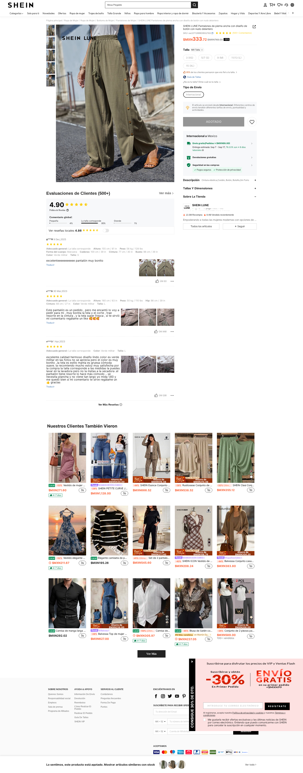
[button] (286, 5)
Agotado (213, 122)
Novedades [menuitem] (49, 13)
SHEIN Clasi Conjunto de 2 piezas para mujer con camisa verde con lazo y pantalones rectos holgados (235, 485)
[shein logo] (20, 5)
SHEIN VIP (79, 721)
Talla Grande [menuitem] (114, 13)
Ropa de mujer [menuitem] (77, 13)
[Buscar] (194, 5)
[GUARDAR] (252, 121)
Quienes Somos (55, 694)
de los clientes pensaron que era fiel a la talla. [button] (210, 72)
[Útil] (157, 281)
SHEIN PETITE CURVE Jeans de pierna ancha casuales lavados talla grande (109, 488)
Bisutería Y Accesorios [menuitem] (203, 13)
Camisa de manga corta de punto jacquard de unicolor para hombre (151, 630)
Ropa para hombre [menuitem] (144, 13)
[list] (181, 696)
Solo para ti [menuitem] (33, 13)
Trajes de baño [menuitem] (96, 13)
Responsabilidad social (59, 698)
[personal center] (265, 5)
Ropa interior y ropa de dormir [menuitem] (173, 13)
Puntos (104, 707)
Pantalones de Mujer (126, 20)
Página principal (54, 20)
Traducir (50, 265)
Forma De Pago (108, 702)
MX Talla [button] (195, 49)
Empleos (52, 702)
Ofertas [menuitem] (62, 13)
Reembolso (79, 702)
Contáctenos (107, 694)
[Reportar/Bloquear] (172, 281)
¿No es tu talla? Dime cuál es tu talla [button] (201, 82)
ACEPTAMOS (160, 746)
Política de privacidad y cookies (248, 712)
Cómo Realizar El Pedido (82, 707)
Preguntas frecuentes (111, 698)
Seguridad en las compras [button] (206, 165)
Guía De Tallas (81, 717)
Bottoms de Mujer (105, 20)
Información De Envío (84, 694)
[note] (55, 495)
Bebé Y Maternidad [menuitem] (284, 13)
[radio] (189, 58)
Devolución (79, 698)
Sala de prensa (55, 707)
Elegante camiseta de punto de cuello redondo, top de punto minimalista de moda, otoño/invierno (109, 558)
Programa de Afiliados (58, 711)
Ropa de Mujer (71, 20)
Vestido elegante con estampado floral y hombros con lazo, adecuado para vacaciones (67, 558)
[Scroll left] (288, 13)
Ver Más (151, 653)
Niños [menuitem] (127, 13)
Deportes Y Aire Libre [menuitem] (259, 13)
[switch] (106, 230)
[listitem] (67, 466)
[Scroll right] (293, 13)
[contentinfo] (205, 752)
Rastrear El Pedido (83, 713)
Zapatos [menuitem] (223, 13)
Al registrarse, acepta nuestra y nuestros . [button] (244, 714)
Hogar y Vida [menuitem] (238, 13)
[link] (272, 5)
